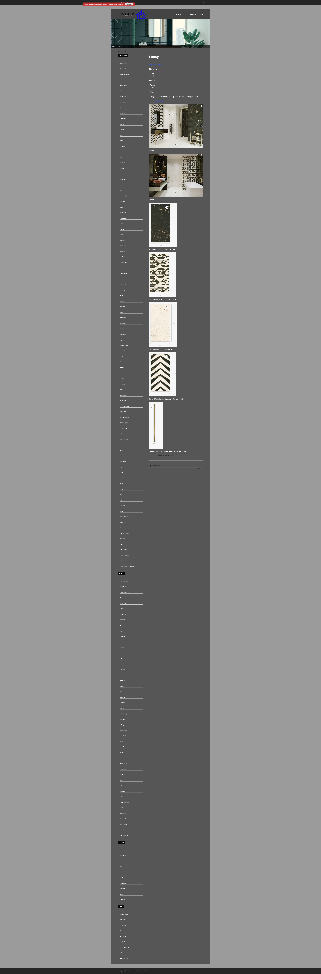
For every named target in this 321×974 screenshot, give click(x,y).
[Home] (119, 51)
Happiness (156, 466)
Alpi (121, 268)
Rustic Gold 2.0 (124, 947)
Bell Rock (122, 257)
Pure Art (122, 351)
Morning (122, 290)
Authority (123, 378)
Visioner (122, 384)
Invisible (122, 373)
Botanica (122, 201)
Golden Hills (123, 561)
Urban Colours (124, 517)
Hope (121, 467)
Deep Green (123, 246)
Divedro (122, 240)
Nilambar (147, 971)
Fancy (122, 456)
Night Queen (123, 411)
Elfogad (129, 4)
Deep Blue (123, 251)
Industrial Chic (124, 550)
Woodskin (123, 528)
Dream (197, 469)
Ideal (121, 472)
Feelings (122, 306)
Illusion (122, 478)
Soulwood (123, 400)
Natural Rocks (124, 345)
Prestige (122, 146)
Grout (121, 235)
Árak (201, 14)
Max (121, 80)
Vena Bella (123, 96)
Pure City (122, 544)
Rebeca (122, 129)
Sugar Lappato (124, 74)
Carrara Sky (123, 196)
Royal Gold (123, 113)
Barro (121, 511)
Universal (123, 69)
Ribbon (122, 124)
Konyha (171, 455)
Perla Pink (123, 218)
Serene (122, 295)
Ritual (121, 356)
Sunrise (122, 329)
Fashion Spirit (124, 422)
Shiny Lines (123, 539)
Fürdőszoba (165, 455)
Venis (121, 91)
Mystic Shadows (124, 406)
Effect (121, 312)
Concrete (122, 185)
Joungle (122, 229)
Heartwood (123, 395)
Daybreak (123, 317)
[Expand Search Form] (203, 2)
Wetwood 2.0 (123, 958)
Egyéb (159, 455)
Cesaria (122, 190)
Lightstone (123, 284)
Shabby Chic (123, 212)
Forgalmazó (193, 14)
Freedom (122, 279)
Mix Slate (122, 163)
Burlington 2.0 (124, 942)
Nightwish (123, 334)
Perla (121, 223)
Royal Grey (123, 118)
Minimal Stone (124, 533)
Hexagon (122, 179)
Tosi (121, 500)
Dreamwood (123, 85)
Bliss (121, 445)
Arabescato (123, 262)
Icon (121, 174)
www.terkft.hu (156, 101)
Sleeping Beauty (124, 417)
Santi (121, 107)
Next (121, 157)
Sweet (121, 489)
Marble (122, 168)
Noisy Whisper (124, 439)
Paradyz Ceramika (133, 971)
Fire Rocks (123, 522)
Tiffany (122, 207)
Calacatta (122, 506)
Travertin (123, 102)
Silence (122, 301)
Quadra (122, 135)
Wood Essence (124, 63)
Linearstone (123, 273)
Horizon (122, 362)
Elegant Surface (124, 555)
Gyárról (178, 14)
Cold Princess (124, 434)
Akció (185, 14)
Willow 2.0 (123, 953)
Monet (122, 389)
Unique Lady (123, 428)
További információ (118, 4)
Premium (122, 152)
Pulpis (121, 140)
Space (121, 494)
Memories (123, 483)
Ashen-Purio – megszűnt (127, 566)
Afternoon (123, 323)
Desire (122, 367)
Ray (121, 340)
